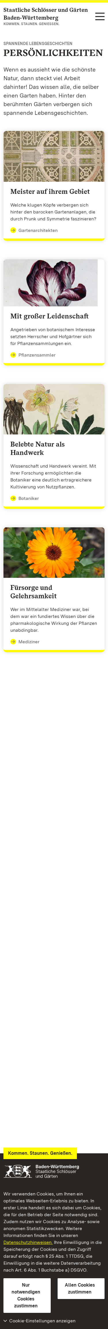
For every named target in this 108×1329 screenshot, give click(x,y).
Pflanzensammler (37, 355)
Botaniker (28, 498)
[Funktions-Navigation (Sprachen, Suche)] (100, 17)
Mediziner (28, 641)
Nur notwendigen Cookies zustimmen (26, 1295)
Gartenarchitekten (38, 230)
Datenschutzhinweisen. (28, 1242)
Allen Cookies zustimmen (80, 1288)
